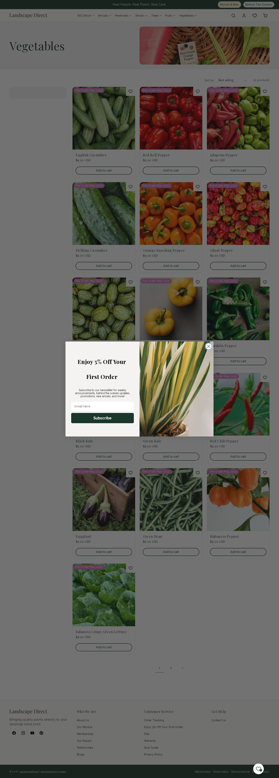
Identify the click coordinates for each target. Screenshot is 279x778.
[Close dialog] (208, 346)
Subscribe (102, 418)
